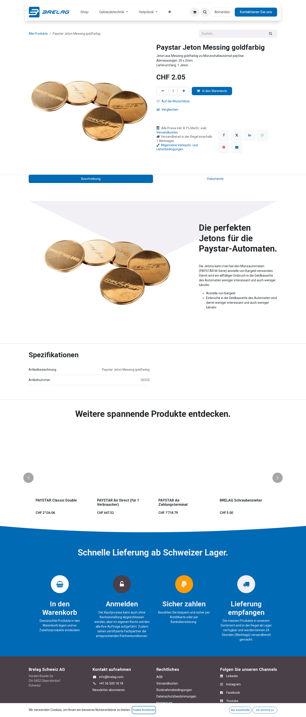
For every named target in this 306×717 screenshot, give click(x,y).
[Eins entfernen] (162, 91)
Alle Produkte (38, 33)
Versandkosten (167, 132)
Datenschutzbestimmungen (176, 696)
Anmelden (222, 12)
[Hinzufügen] (183, 91)
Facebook (233, 692)
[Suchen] (270, 34)
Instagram (232, 684)
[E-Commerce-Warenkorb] (194, 12)
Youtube (232, 701)
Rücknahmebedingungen (174, 690)
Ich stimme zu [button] (265, 710)
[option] (153, 478)
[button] (205, 12)
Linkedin (230, 676)
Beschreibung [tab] (91, 179)
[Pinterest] (223, 147)
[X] (236, 135)
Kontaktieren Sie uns (256, 12)
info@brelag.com (111, 677)
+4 (101, 683)
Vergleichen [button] (170, 109)
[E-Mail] (236, 147)
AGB (159, 677)
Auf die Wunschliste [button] (176, 101)
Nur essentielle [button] (240, 710)
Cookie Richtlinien (144, 710)
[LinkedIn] (249, 135)
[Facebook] (223, 135)
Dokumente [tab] (215, 179)
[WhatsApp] (262, 135)
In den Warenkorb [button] (214, 91)
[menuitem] (84, 12)
